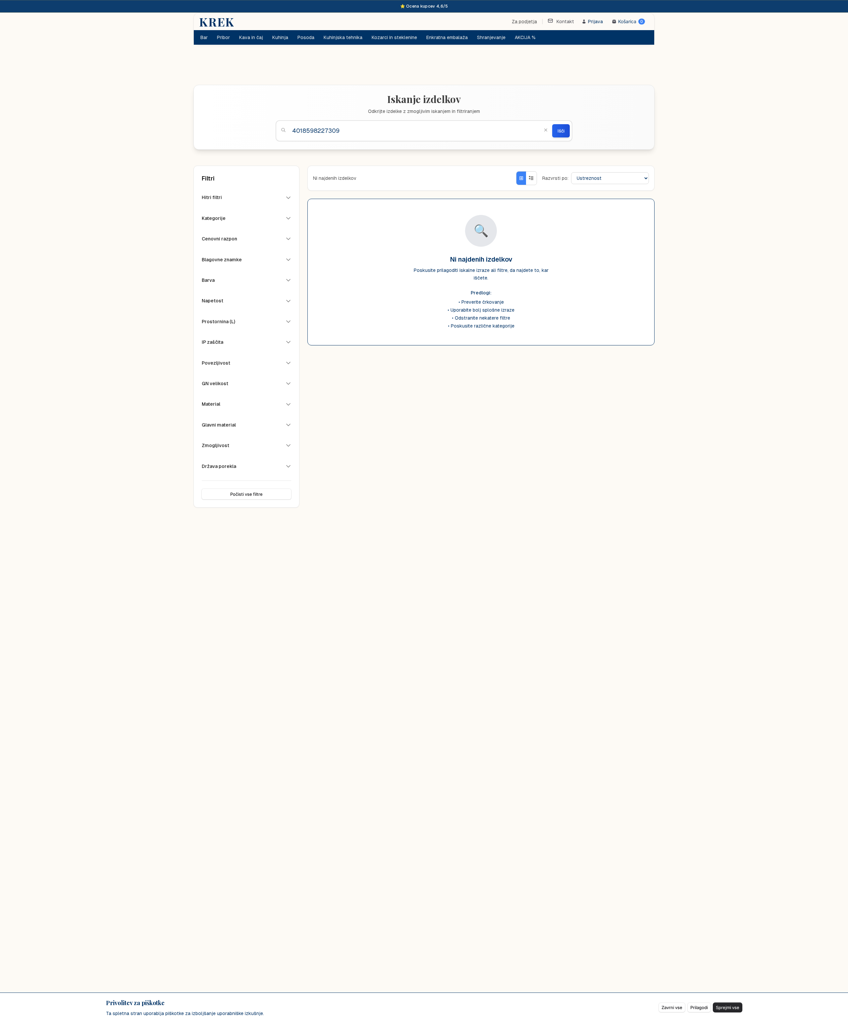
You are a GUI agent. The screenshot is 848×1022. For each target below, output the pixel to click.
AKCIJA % (525, 37)
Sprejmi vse (727, 1007)
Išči (560, 130)
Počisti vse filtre (246, 494)
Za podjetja (524, 21)
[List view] (531, 178)
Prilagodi (699, 1007)
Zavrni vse (672, 1007)
